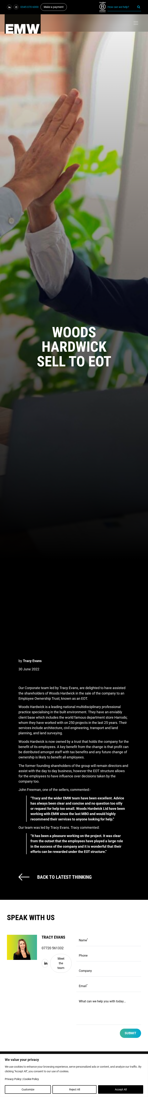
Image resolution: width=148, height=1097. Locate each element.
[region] (74, 1075)
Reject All (74, 1089)
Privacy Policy (13, 1079)
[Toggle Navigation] (136, 23)
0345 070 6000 (29, 6)
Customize (28, 1089)
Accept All (121, 1089)
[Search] (138, 7)
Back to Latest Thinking (64, 877)
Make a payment (54, 6)
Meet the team (60, 963)
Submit (130, 1033)
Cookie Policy (31, 1079)
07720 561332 (53, 948)
